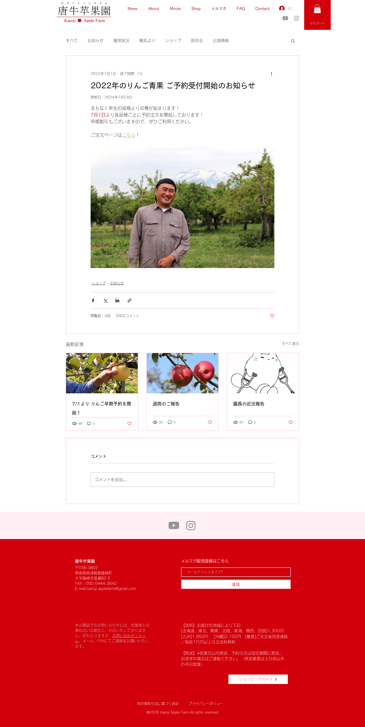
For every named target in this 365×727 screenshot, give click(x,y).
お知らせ (96, 41)
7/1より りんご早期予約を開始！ (101, 408)
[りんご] (183, 373)
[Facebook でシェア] (93, 300)
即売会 (197, 41)
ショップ (173, 41)
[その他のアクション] (271, 74)
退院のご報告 (166, 404)
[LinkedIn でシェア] (117, 300)
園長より (147, 41)
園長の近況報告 (248, 404)
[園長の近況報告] (263, 373)
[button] (317, 8)
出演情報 (221, 41)
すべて (72, 41)
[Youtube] (285, 18)
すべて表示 (290, 343)
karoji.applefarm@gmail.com (111, 589)
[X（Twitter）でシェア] (105, 300)
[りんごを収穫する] (102, 373)
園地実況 (121, 41)
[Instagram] (296, 18)
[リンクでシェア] (129, 300)
